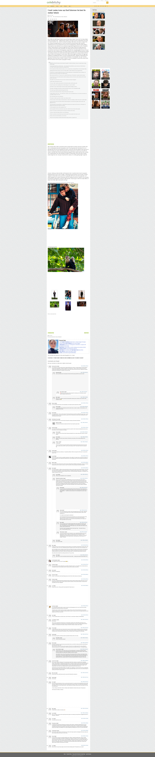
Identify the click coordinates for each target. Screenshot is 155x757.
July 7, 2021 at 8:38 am (84, 574)
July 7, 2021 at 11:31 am (84, 681)
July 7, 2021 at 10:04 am (84, 478)
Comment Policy (69, 754)
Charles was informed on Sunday (98, 35)
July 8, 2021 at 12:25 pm (83, 531)
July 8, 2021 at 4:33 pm (84, 745)
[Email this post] (56, 19)
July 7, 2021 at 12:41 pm (84, 708)
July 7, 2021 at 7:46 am (84, 427)
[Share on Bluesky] (52, 19)
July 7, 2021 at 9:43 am (84, 422)
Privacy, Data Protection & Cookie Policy (78, 754)
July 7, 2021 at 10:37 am (83, 487)
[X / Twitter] (96, 6)
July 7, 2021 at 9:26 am (84, 605)
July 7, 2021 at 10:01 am (84, 619)
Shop (61, 6)
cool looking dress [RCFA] (68, 348)
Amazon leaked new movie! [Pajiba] (69, 343)
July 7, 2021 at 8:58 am (84, 585)
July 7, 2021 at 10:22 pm (83, 391)
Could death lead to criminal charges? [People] (72, 341)
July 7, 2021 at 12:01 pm (84, 406)
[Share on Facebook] (48, 19)
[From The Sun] (51, 144)
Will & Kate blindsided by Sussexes (98, 19)
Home (65, 754)
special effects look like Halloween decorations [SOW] (72, 347)
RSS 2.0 (71, 355)
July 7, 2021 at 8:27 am (84, 564)
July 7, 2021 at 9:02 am (84, 474)
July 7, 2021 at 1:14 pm (84, 718)
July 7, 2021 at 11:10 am (84, 672)
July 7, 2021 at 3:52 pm (84, 441)
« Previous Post (51, 332)
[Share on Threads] (54, 19)
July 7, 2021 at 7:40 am (84, 412)
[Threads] (102, 6)
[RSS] (107, 6)
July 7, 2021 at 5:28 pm (84, 730)
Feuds (62, 16)
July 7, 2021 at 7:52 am (84, 450)
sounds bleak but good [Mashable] (67, 352)
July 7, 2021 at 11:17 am (84, 677)
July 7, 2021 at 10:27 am (84, 634)
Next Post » (86, 332)
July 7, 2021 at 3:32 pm (84, 540)
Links (70, 6)
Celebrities (52, 6)
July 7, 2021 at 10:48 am (84, 660)
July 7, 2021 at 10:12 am (84, 627)
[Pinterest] (105, 6)
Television (65, 16)
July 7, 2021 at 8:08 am (84, 462)
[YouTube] (103, 6)
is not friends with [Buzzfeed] (71, 349)
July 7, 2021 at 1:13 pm (84, 637)
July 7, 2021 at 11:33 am (83, 522)
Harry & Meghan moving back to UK (98, 12)
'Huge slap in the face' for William (98, 43)
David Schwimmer (57, 16)
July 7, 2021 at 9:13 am (84, 372)
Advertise (106, 0)
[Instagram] (98, 6)
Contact (97, 0)
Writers (102, 0)
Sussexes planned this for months (98, 27)
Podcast (65, 6)
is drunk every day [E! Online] (67, 351)
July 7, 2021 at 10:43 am (84, 642)
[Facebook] (100, 6)
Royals (57, 6)
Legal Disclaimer (88, 754)
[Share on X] (50, 19)
